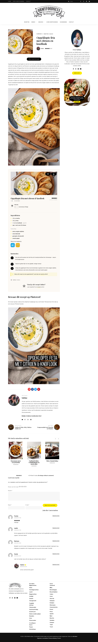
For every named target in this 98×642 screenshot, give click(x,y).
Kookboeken (63, 22)
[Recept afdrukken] (48, 173)
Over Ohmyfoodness (18, 1)
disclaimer (75, 636)
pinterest (86, 1)
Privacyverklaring (52, 638)
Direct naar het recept (34, 59)
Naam (9, 505)
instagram (83, 1)
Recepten (26, 22)
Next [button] (58, 438)
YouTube (23, 420)
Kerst (30, 625)
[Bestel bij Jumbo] (18, 245)
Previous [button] (55, 438)
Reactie (10, 490)
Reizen (33, 22)
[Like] (29, 389)
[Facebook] (32, 389)
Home (9, 1)
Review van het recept (13, 487)
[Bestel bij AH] (13, 245)
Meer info (77, 73)
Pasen (31, 627)
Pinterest (31, 420)
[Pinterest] (38, 389)
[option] (15, 453)
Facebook (26, 420)
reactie (42, 274)
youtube (89, 1)
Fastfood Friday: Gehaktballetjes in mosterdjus (34, 462)
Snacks (51, 34)
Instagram (28, 420)
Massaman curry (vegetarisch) (16, 461)
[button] (53, 173)
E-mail (27, 505)
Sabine (42, 48)
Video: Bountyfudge (52, 461)
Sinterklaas (32, 629)
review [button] (39, 287)
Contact (28, 1)
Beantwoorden (56, 515)
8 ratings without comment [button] (45, 475)
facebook (80, 1)
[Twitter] (35, 389)
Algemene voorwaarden (42, 638)
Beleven (41, 22)
